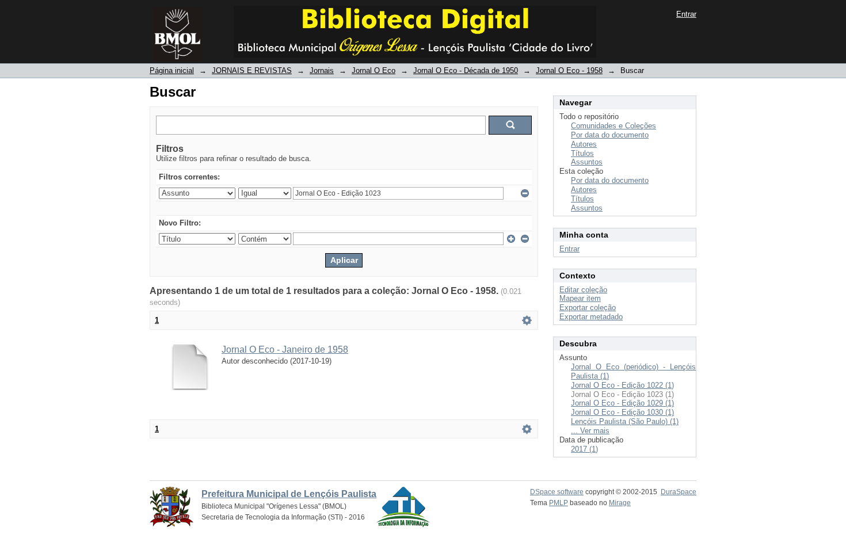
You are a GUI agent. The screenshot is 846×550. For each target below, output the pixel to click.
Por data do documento (610, 135)
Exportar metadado (591, 316)
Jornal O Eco (373, 70)
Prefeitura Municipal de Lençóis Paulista (288, 494)
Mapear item (580, 298)
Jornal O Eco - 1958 (569, 70)
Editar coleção (583, 289)
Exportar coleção (587, 307)
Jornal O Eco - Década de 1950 (465, 70)
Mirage (620, 503)
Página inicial (172, 70)
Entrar (686, 14)
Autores (584, 144)
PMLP (558, 503)
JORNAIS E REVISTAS (252, 70)
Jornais (322, 70)
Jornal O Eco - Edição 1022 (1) (622, 385)
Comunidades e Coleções (613, 125)
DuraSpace (678, 492)
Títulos (582, 153)
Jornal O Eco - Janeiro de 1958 (285, 349)
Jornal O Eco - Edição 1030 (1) (622, 412)
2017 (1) (584, 449)
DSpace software (557, 492)
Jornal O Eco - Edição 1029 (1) (622, 403)
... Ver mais (590, 430)
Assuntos (587, 162)
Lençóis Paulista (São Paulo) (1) (625, 421)
